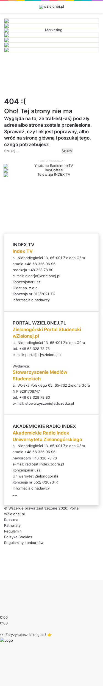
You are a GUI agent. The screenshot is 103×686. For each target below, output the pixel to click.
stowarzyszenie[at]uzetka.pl (49, 403)
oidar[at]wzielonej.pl (42, 276)
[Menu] (96, 9)
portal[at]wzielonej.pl (43, 354)
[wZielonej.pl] (51, 7)
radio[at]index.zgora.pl (44, 464)
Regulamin (13, 531)
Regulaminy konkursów (24, 542)
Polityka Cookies (18, 537)
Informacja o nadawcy (31, 300)
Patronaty (12, 525)
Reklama (11, 519)
